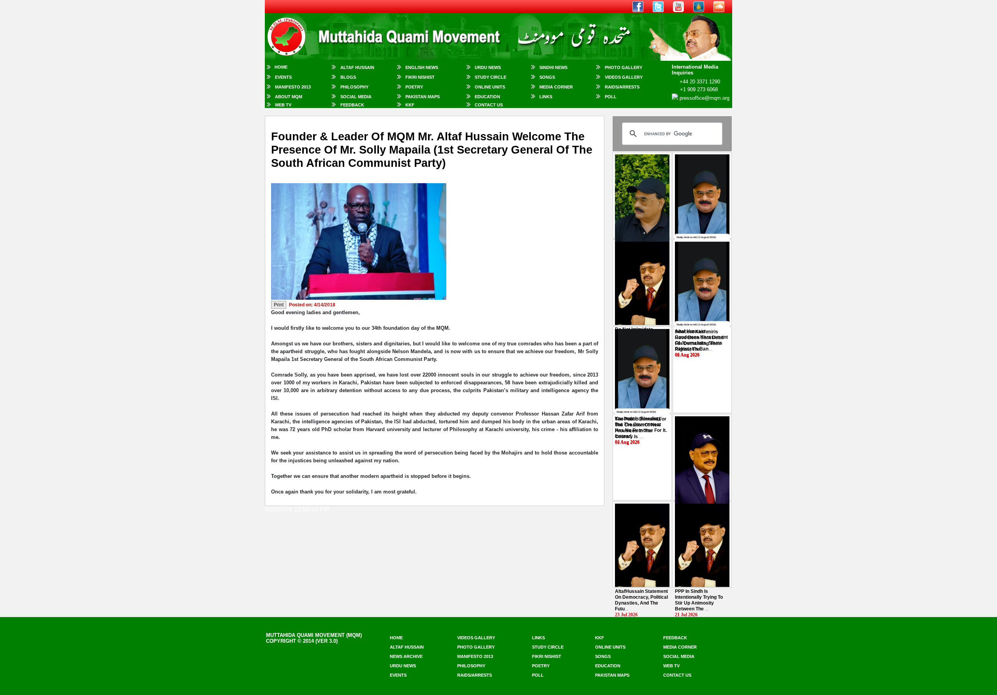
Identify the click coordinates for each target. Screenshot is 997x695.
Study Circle (490, 77)
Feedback (352, 105)
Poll (611, 96)
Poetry (414, 87)
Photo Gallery (623, 67)
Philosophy (354, 87)
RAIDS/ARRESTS (622, 87)
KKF (409, 105)
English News (421, 67)
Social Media (356, 96)
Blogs (348, 77)
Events (283, 77)
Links (545, 96)
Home (281, 67)
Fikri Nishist (420, 77)
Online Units (490, 87)
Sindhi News (553, 67)
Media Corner (556, 87)
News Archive (406, 656)
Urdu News (488, 67)
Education (487, 96)
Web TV (283, 105)
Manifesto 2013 (293, 87)
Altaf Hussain (357, 67)
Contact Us (489, 105)
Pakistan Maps (422, 96)
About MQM (288, 96)
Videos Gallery (624, 77)
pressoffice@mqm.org (704, 98)
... (699, 340)
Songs (547, 77)
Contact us (677, 675)
